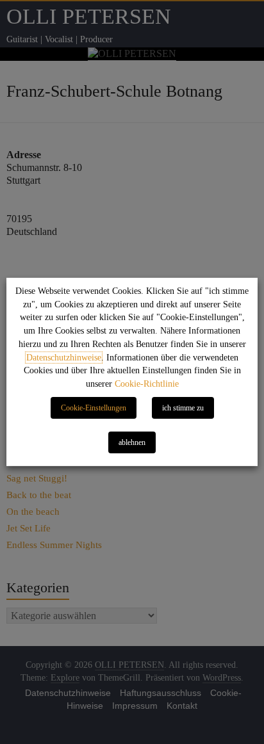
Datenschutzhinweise (63, 357)
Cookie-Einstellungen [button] (93, 407)
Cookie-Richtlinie (147, 384)
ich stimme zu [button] (183, 407)
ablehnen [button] (132, 442)
